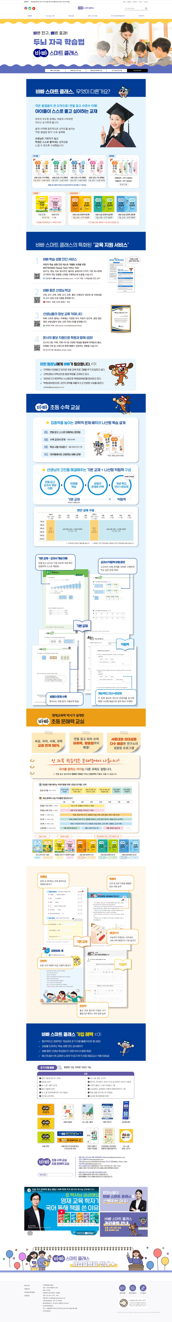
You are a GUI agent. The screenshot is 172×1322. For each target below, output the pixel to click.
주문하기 (141, 16)
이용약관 (26, 1296)
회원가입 (129, 2)
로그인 (124, 2)
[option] (86, 46)
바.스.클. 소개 (50, 16)
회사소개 (26, 1285)
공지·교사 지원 (92, 16)
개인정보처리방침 (29, 1292)
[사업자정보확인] (48, 1306)
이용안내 (26, 1289)
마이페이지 (134, 2)
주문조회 (146, 2)
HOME (30, 16)
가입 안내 (71, 16)
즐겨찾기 (26, 1)
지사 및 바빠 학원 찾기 (118, 16)
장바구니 (140, 2)
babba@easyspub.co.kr (57, 1298)
